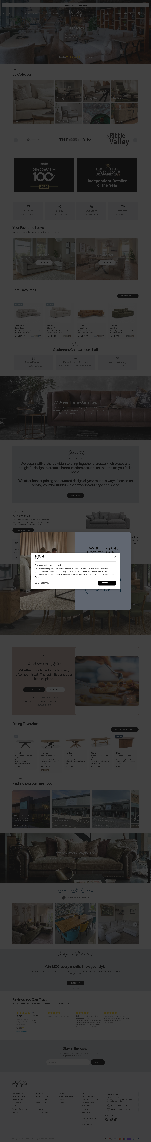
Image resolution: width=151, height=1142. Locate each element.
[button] (42, 583)
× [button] (115, 557)
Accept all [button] (107, 583)
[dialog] (75, 571)
